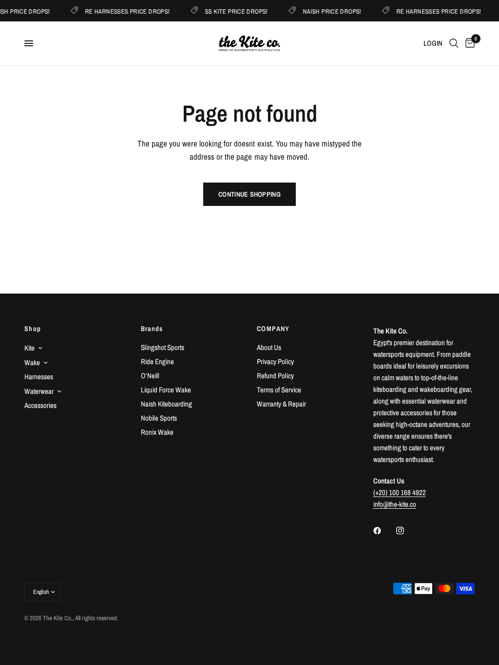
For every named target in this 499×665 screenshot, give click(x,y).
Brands (152, 328)
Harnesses (38, 376)
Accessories (40, 405)
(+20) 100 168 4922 (399, 492)
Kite (29, 348)
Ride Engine (157, 361)
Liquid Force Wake (166, 390)
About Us (269, 347)
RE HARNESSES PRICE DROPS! (144, 11)
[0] (468, 43)
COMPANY (273, 328)
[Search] (454, 43)
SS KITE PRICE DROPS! (252, 11)
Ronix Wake (157, 432)
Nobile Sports (159, 418)
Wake (32, 362)
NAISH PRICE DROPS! (348, 11)
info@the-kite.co (394, 504)
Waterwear (39, 391)
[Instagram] (407, 530)
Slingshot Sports (162, 347)
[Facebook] (384, 530)
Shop (32, 328)
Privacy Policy (275, 361)
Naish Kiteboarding (166, 404)
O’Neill (150, 375)
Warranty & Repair (281, 404)
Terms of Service (279, 390)
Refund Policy (275, 375)
